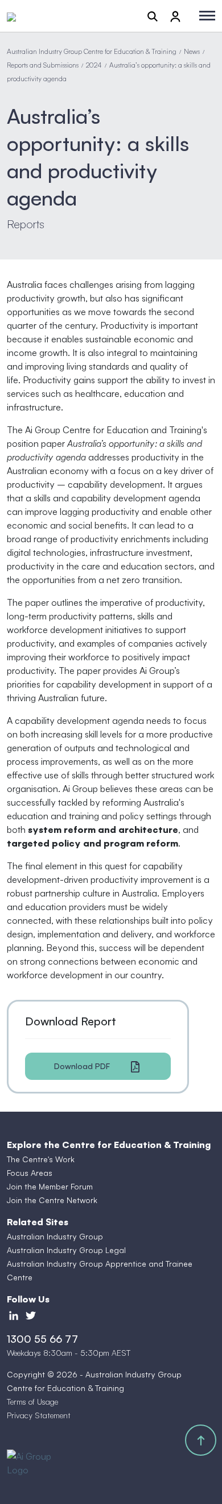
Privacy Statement (39, 1415)
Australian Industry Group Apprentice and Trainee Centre (99, 1270)
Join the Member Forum (50, 1186)
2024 (94, 65)
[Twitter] (31, 1315)
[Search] (152, 16)
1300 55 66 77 (42, 1339)
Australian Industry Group (55, 1236)
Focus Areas (29, 1173)
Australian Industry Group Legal (66, 1250)
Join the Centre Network (52, 1200)
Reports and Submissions (43, 65)
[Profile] (175, 16)
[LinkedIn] (13, 1315)
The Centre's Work (41, 1159)
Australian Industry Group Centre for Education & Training (91, 51)
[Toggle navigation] (207, 16)
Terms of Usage (32, 1401)
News (192, 51)
